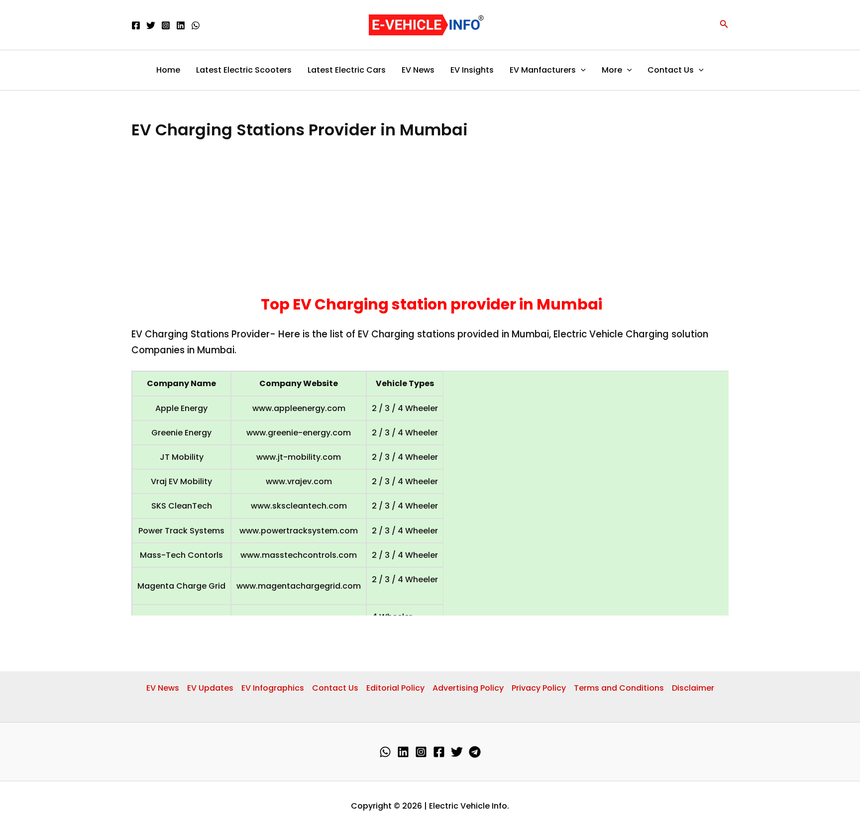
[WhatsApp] (195, 25)
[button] (724, 25)
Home (168, 70)
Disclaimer (693, 688)
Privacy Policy (539, 688)
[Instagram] (165, 25)
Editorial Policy (395, 688)
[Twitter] (150, 25)
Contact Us (670, 70)
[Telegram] (475, 752)
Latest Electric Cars (347, 70)
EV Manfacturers (543, 70)
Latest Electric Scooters (244, 70)
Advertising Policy (468, 688)
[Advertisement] (430, 221)
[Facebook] (135, 25)
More (612, 70)
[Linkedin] (180, 25)
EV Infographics (272, 688)
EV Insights (472, 70)
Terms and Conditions (619, 688)
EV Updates (210, 688)
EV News (418, 70)
